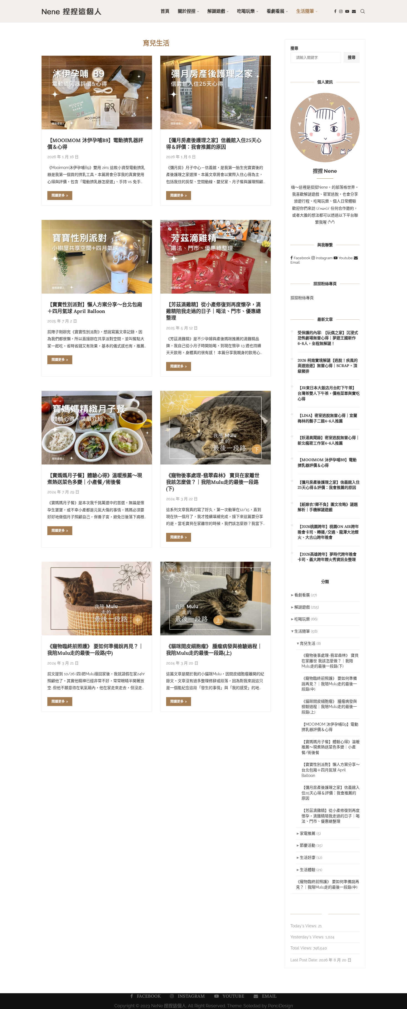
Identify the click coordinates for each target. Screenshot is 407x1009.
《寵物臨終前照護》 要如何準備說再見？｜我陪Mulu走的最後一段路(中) (95, 649)
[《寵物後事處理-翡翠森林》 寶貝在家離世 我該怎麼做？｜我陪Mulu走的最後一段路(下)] (215, 427)
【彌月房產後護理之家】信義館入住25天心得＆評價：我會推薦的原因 (213, 143)
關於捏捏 (186, 11)
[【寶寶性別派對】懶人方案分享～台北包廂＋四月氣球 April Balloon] (97, 257)
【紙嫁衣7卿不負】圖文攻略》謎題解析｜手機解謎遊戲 (328, 507)
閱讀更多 (58, 195)
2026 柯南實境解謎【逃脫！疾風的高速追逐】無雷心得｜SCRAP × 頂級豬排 (328, 366)
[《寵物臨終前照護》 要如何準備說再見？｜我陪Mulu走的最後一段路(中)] (97, 598)
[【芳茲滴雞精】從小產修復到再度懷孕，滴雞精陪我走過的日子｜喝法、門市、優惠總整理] (215, 257)
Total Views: (301, 948)
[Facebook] (335, 11)
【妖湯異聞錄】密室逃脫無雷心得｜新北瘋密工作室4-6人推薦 (329, 440)
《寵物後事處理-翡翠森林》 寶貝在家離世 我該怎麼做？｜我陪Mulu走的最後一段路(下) (212, 482)
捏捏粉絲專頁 (302, 298)
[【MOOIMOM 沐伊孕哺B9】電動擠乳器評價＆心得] (97, 92)
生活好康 (307, 857)
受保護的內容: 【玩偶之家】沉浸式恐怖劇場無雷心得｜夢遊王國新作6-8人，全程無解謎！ (328, 338)
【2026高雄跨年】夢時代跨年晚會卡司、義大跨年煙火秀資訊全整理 (327, 557)
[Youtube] (347, 11)
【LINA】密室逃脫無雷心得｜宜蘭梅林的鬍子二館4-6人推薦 (327, 418)
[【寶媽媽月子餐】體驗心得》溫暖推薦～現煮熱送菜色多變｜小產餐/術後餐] (97, 427)
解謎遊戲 (216, 11)
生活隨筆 (305, 11)
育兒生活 (307, 643)
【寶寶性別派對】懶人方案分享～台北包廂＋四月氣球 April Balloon (94, 307)
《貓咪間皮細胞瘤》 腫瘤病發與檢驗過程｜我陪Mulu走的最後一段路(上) (214, 649)
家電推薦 (307, 833)
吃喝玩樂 (246, 11)
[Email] (354, 11)
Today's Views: (304, 926)
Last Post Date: (304, 960)
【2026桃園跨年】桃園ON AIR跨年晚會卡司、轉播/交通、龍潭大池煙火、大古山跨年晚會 (328, 532)
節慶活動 (307, 845)
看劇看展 (275, 11)
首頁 (165, 11)
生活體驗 (307, 869)
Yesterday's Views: (307, 937)
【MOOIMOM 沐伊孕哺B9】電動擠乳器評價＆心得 (327, 462)
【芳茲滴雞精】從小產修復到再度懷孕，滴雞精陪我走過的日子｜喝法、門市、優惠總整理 (213, 311)
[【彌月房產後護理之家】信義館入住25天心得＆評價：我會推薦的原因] (215, 92)
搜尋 (294, 48)
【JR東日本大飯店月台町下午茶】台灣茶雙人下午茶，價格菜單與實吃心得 (329, 393)
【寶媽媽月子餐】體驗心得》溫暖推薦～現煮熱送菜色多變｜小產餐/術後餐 (94, 478)
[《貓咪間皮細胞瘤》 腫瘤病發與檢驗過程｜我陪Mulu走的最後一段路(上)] (215, 598)
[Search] (362, 11)
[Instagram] (340, 11)
